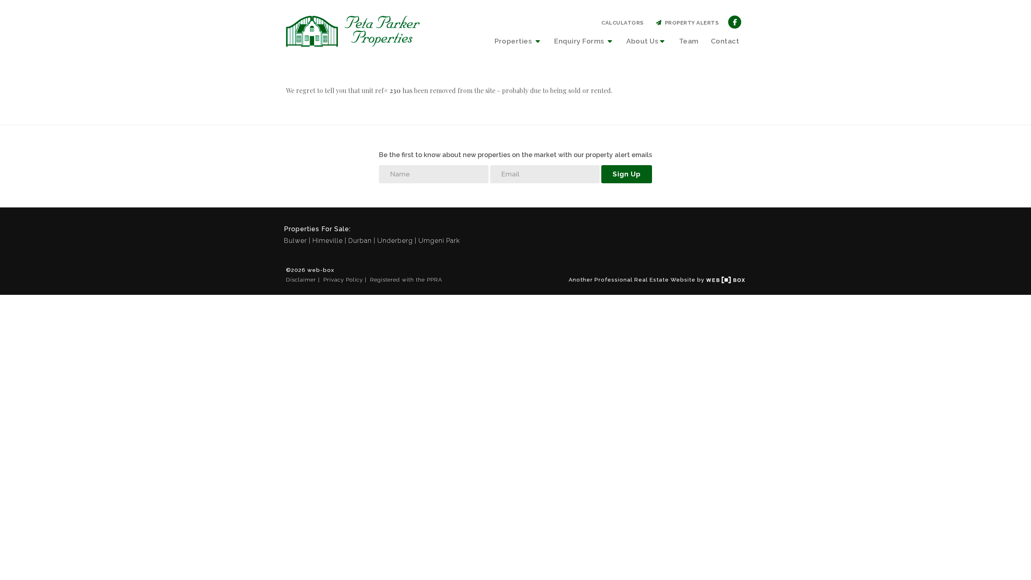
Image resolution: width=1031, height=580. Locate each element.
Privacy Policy (343, 279)
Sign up (627, 174)
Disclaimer (301, 279)
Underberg (395, 240)
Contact (725, 41)
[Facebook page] (735, 22)
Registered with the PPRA (406, 279)
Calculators (622, 23)
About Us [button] (642, 41)
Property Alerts (690, 23)
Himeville (328, 240)
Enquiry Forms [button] (580, 41)
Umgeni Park (439, 240)
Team (689, 41)
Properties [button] (514, 41)
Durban (360, 240)
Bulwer (295, 240)
